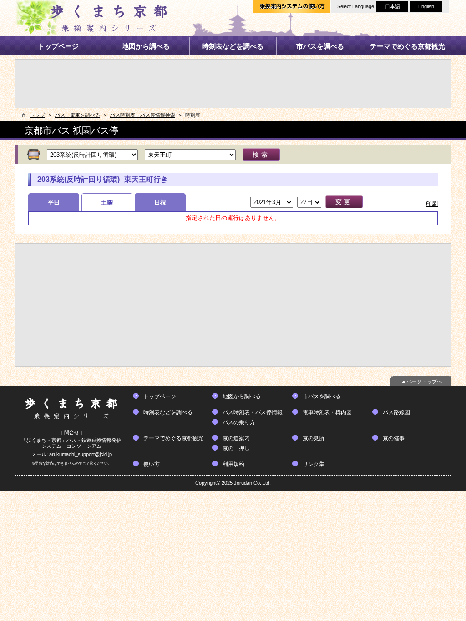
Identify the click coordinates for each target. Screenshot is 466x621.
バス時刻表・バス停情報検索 (142, 115)
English (426, 6)
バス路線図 (396, 412)
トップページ (58, 46)
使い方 (151, 464)
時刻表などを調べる (232, 46)
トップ (37, 115)
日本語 (392, 6)
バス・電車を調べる (77, 115)
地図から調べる (146, 46)
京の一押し (236, 448)
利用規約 (233, 464)
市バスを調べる (320, 46)
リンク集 (313, 464)
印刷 (432, 203)
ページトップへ (424, 381)
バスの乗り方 (239, 422)
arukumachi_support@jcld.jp (80, 454)
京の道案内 (236, 438)
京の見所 (313, 438)
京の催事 (394, 438)
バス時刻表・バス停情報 (253, 412)
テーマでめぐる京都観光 (407, 46)
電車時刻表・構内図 (327, 412)
